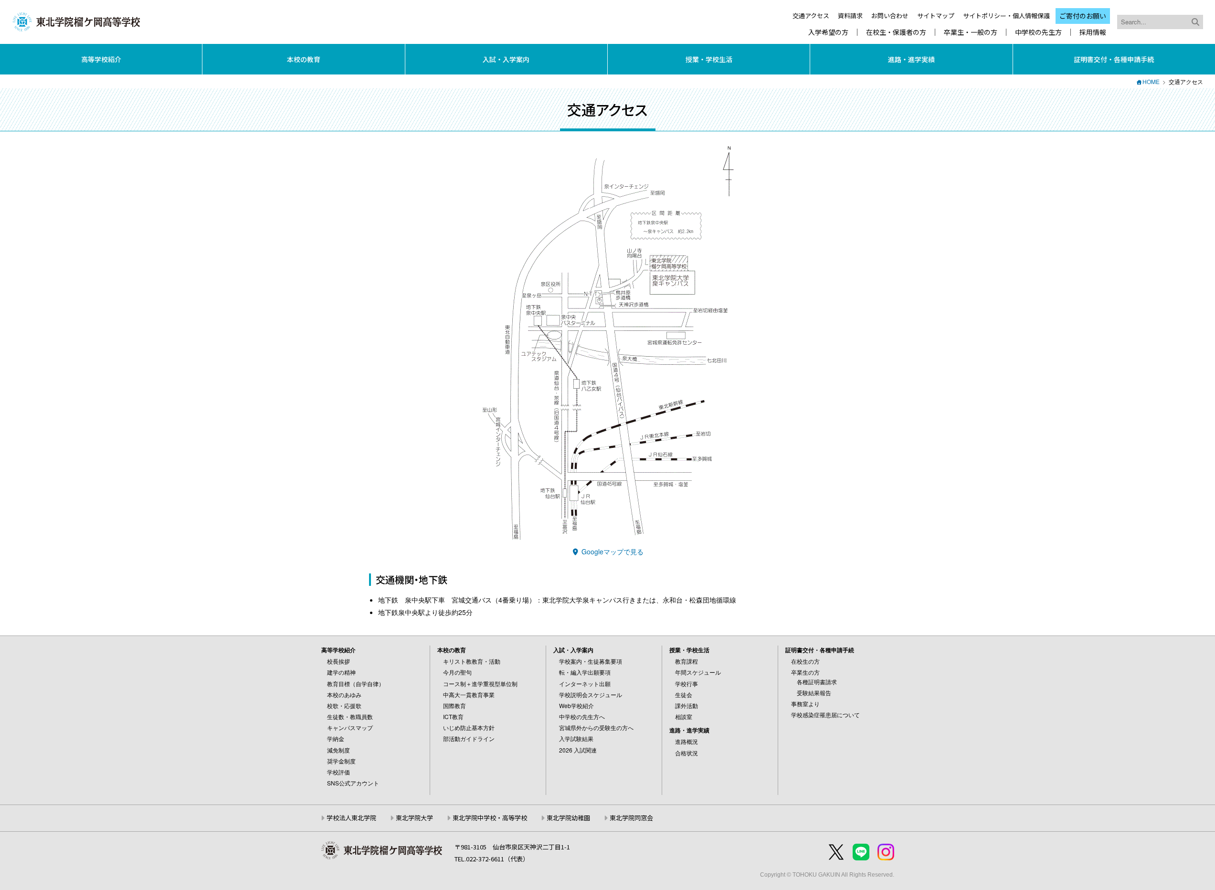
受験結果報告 (814, 693)
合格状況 (686, 753)
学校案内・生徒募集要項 (590, 661)
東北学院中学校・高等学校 (490, 817)
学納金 (335, 738)
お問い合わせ (890, 15)
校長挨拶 (338, 661)
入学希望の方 (828, 32)
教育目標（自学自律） (355, 683)
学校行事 (686, 683)
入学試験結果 (576, 738)
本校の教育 (303, 59)
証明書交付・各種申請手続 (1114, 59)
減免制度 (338, 750)
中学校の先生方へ (582, 716)
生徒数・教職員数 (350, 716)
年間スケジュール (698, 672)
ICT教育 (453, 716)
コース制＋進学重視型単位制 (480, 683)
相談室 (683, 716)
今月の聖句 (457, 672)
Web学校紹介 (576, 705)
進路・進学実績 (911, 59)
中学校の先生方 (1038, 32)
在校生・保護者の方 (896, 32)
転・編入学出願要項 (585, 672)
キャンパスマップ (350, 727)
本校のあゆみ (344, 694)
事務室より (805, 703)
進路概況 (686, 741)
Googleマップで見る (612, 551)
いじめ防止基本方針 (469, 727)
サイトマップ (935, 15)
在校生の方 (805, 661)
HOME (1151, 81)
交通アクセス (810, 15)
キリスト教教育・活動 (471, 661)
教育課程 (686, 661)
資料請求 (850, 15)
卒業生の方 (805, 672)
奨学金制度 (341, 761)
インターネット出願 (585, 683)
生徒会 (683, 694)
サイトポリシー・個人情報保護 (1006, 15)
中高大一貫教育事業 (469, 694)
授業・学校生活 (709, 59)
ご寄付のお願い (1082, 16)
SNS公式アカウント (353, 783)
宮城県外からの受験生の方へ (596, 727)
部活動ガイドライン (469, 738)
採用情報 (1092, 32)
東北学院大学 (414, 817)
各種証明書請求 (817, 682)
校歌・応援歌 (344, 705)
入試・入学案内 (506, 59)
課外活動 (686, 705)
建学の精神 (341, 672)
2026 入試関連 (578, 750)
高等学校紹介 (101, 59)
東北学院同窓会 (631, 817)
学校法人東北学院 (351, 817)
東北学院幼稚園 (568, 817)
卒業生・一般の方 (970, 32)
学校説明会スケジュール (590, 694)
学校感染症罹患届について (825, 714)
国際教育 (454, 705)
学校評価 (338, 772)
